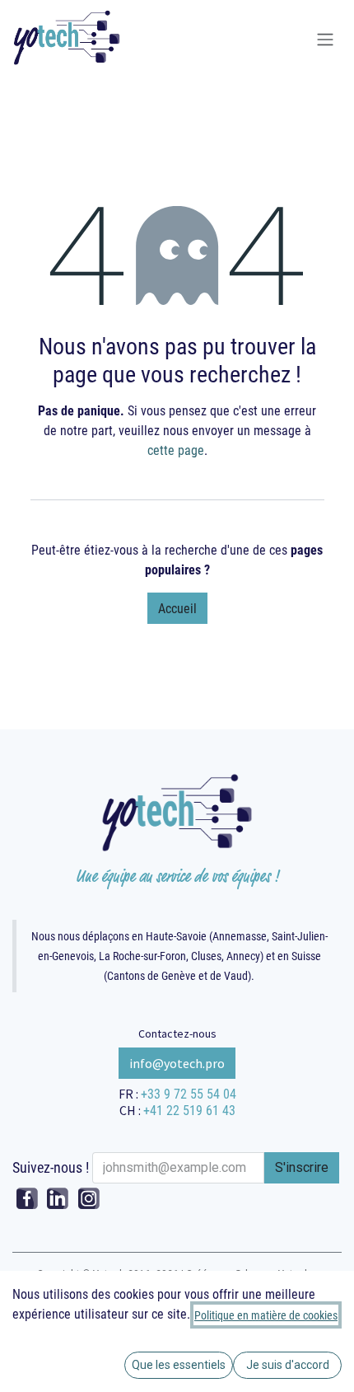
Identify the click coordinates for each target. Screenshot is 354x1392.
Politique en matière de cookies (266, 1315)
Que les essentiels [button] (179, 1364)
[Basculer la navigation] (325, 40)
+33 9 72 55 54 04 (188, 1093)
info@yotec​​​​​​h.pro (177, 1063)
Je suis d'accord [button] (287, 1364)
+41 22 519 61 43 (189, 1109)
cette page (175, 449)
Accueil (177, 607)
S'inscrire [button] (301, 1167)
